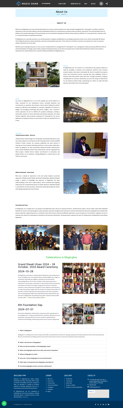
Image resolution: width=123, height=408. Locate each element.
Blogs (93, 3)
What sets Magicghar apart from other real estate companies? (39, 350)
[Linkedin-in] (103, 404)
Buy (86, 3)
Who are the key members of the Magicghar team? (35, 346)
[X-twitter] (98, 404)
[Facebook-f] (95, 404)
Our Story (62, 3)
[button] (101, 4)
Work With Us (75, 3)
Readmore (25, 397)
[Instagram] (106, 404)
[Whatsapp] (100, 404)
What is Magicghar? (26, 330)
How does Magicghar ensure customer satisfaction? (36, 366)
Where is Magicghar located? (29, 354)
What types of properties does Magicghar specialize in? (37, 362)
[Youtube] (108, 404)
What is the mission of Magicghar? (30, 342)
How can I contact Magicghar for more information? (36, 358)
